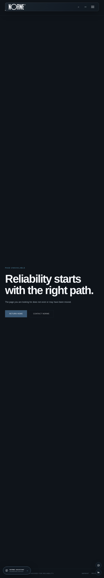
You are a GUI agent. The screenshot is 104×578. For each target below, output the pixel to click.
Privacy (95, 573)
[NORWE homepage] (17, 7)
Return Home (16, 314)
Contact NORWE (41, 314)
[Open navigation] (92, 6)
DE (86, 7)
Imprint (85, 573)
